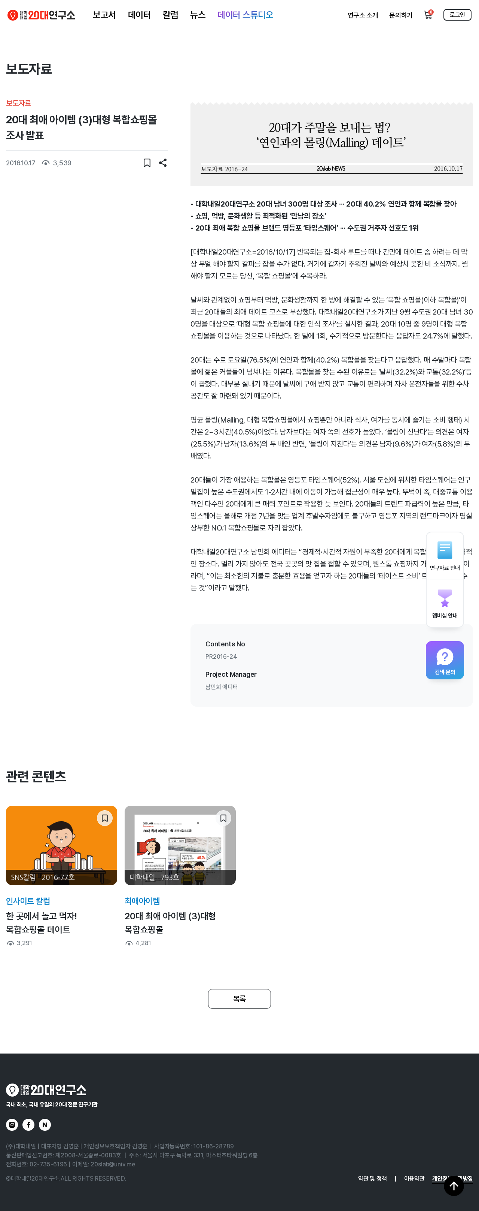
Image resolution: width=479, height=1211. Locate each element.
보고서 (104, 14)
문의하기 (401, 15)
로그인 (457, 14)
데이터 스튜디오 (245, 14)
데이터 (139, 14)
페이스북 (28, 1125)
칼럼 (170, 14)
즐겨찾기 (147, 162)
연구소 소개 (363, 15)
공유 (163, 162)
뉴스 (197, 14)
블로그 (45, 1125)
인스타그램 (12, 1125)
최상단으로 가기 (454, 1186)
